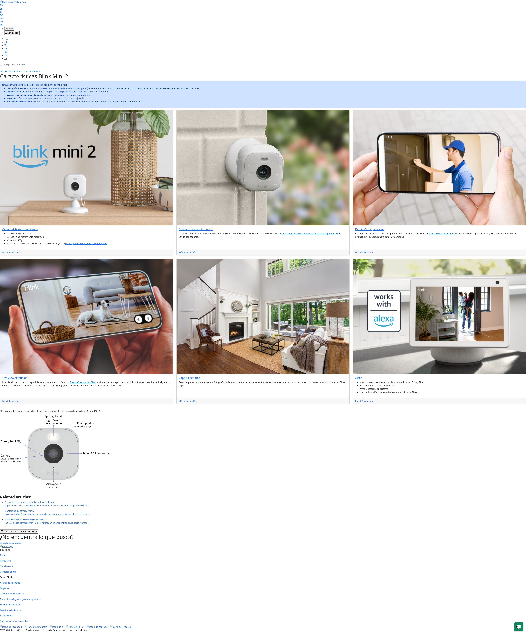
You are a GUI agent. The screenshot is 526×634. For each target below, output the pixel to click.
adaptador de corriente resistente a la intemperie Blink (309, 233)
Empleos (4, 588)
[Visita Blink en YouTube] (97, 626)
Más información (11, 252)
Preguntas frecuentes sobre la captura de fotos (46, 504)
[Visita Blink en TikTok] (75, 626)
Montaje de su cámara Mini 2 (47, 512)
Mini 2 (19, 71)
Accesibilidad (6, 615)
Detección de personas (369, 229)
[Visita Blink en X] (56, 626)
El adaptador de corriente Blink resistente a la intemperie (56, 88)
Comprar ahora (8, 571)
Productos (5, 560)
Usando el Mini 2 (31, 71)
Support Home (7, 71)
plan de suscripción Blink (442, 233)
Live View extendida (14, 378)
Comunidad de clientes (12, 593)
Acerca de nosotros (10, 582)
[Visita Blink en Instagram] (36, 626)
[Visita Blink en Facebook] (11, 626)
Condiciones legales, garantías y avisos (20, 599)
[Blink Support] (13, 1)
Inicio (3, 555)
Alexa (358, 378)
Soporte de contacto (10, 542)
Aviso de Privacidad (10, 604)
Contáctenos (6, 566)
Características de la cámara (20, 229)
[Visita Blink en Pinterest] (121, 626)
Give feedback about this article (21, 531)
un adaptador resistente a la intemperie (86, 243)
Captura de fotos (189, 378)
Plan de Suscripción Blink (83, 382)
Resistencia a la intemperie (196, 229)
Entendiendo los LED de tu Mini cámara (46, 521)
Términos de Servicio (11, 610)
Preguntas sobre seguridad (14, 621)
